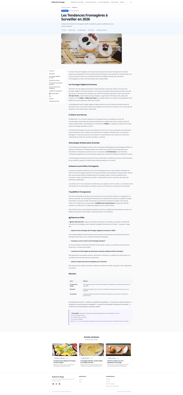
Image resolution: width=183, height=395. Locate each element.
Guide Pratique (114, 2)
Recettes (122, 2)
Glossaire (51, 98)
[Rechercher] (131, 2)
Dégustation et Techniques (77, 2)
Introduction (52, 73)
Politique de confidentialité (112, 386)
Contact (108, 381)
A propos (108, 379)
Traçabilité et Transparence (55, 91)
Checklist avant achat (54, 101)
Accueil (81, 379)
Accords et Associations (91, 2)
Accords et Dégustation (103, 2)
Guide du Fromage (65, 7)
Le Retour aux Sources (54, 80)
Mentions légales (110, 384)
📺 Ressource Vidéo (53, 93)
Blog (80, 381)
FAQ (50, 96)
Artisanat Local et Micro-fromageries (55, 87)
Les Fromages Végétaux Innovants (54, 77)
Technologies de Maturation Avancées (55, 83)
